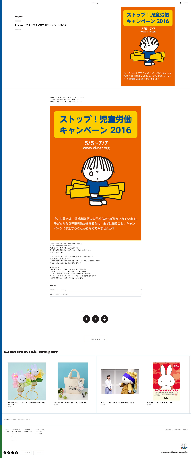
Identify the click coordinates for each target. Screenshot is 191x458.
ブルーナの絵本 (27, 429)
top (4, 419)
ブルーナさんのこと (16, 431)
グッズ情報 (6, 431)
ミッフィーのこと (16, 429)
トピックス (6, 429)
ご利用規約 (185, 429)
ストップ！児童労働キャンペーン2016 (63, 99)
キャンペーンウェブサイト (58, 258)
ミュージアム (14, 438)
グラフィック (14, 440)
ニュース (18, 21)
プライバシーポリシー (177, 429)
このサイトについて (40, 429)
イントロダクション (15, 433)
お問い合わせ (168, 429)
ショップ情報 (38, 433)
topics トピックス (9, 419)
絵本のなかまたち (28, 431)
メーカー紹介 (38, 431)
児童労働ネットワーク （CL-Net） (58, 290)
